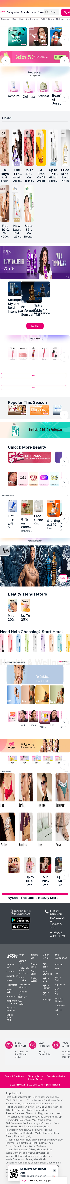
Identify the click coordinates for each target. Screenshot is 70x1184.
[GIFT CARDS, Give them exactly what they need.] (29, 457)
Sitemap (47, 999)
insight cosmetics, (43, 1123)
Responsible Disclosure (13, 1002)
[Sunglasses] (44, 791)
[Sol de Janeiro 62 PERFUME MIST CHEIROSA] (41, 148)
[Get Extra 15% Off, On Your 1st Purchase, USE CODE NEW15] (35, 57)
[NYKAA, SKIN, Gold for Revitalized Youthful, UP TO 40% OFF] (12, 759)
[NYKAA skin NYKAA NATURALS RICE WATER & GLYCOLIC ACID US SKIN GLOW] (12, 605)
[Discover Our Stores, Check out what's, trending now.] (12, 479)
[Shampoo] (18, 643)
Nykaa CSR (10, 990)
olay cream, (44, 1116)
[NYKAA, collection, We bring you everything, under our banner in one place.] (35, 745)
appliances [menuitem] (32, 19)
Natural (58, 1010)
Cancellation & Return (24, 985)
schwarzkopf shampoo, (44, 1139)
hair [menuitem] (21, 19)
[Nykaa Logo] (3, 11)
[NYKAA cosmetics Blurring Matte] (29, 148)
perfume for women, (45, 1100)
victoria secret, (30, 1103)
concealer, (47, 1097)
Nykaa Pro (46, 993)
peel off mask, (23, 1142)
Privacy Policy (35, 1079)
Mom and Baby (57, 991)
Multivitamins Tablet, (25, 1149)
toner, (30, 1110)
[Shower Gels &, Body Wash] (59, 643)
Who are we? (10, 965)
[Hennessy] (31, 292)
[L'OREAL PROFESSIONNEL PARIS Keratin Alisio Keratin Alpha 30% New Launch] (16, 148)
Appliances (60, 984)
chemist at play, (34, 1113)
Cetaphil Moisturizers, (26, 1156)
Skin (57, 968)
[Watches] (7, 830)
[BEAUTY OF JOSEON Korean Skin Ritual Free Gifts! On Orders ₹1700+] (38, 506)
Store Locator (22, 978)
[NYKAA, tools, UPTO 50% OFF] (24, 759)
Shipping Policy (35, 1076)
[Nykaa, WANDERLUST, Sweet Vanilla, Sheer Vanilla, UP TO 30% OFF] (48, 759)
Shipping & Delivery (23, 994)
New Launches (47, 972)
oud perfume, (35, 1129)
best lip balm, (39, 1142)
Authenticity (12, 976)
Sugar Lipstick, (48, 1162)
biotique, (17, 1100)
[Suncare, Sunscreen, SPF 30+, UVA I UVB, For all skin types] (68, 643)
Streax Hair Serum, (23, 1159)
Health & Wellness (59, 999)
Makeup (59, 964)
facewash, (20, 1139)
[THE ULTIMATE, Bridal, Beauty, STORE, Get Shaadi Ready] (33, 479)
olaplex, (18, 1133)
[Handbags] (26, 830)
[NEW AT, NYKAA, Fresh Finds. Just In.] (44, 479)
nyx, (28, 1139)
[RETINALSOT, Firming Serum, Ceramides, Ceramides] (29, 86)
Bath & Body (58, 978)
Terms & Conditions (14, 1076)
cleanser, (20, 1113)
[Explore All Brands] (35, 328)
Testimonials (13, 985)
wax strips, (37, 1120)
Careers (10, 971)
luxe (33, 12)
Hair (57, 973)
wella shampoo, (43, 1133)
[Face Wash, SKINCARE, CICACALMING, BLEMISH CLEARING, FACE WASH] (27, 643)
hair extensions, (29, 1116)
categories (13, 12)
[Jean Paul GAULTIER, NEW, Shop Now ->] (35, 566)
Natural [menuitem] (60, 19)
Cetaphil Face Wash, (24, 1146)
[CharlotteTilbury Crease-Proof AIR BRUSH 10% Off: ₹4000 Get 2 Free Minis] (4, 203)
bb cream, (15, 1103)
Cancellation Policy (56, 1076)
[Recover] (59, 695)
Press (9, 980)
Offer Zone (45, 965)
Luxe (57, 1014)
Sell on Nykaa (22, 1002)
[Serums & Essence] (43, 643)
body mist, (29, 1133)
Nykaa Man (46, 979)
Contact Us (22, 962)
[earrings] (26, 791)
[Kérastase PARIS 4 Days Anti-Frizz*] (4, 148)
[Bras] (7, 791)
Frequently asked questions (24, 970)
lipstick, (10, 1097)
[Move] (11, 695)
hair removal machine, (31, 1126)
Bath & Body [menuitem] (47, 19)
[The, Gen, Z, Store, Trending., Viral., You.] (54, 479)
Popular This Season (27, 402)
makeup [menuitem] (5, 19)
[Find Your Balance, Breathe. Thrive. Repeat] (43, 675)
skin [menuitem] (14, 19)
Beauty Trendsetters (27, 594)
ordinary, (21, 1110)
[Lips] (2, 643)
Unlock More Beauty (27, 447)
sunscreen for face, (22, 1123)
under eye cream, (21, 1120)
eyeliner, (29, 1106)
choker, (23, 1129)
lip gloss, (28, 1100)
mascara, (48, 1113)
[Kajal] (35, 643)
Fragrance (60, 1005)
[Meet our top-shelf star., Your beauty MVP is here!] (35, 73)
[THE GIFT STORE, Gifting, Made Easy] (23, 479)
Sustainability (13, 996)
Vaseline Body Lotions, (27, 1162)
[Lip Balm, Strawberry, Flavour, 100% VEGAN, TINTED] (10, 643)
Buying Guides (34, 979)
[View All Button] (35, 389)
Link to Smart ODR (10, 1017)
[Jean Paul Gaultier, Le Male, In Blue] (15, 289)
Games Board (34, 972)
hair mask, (40, 1106)
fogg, (55, 1116)
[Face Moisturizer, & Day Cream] (51, 643)
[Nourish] (27, 695)
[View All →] (35, 377)
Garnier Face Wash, (23, 1152)
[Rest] (43, 695)
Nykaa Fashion (46, 986)
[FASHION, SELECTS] (14, 865)
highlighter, (21, 1097)
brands (25, 12)
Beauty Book (34, 965)
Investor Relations (11, 1009)
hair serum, (34, 1097)
